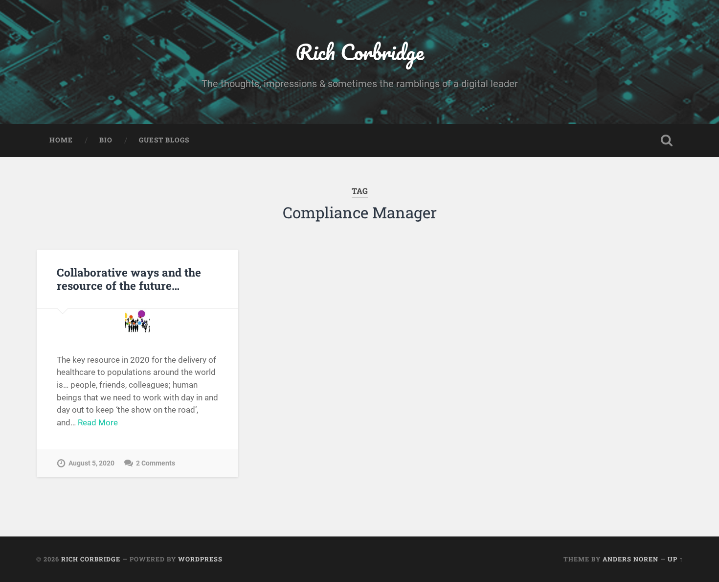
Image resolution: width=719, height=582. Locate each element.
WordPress (200, 559)
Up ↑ (675, 559)
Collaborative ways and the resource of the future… (129, 279)
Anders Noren (630, 559)
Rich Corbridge (359, 51)
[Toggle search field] (666, 140)
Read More (98, 422)
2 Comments (155, 463)
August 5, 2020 (91, 463)
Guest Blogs (164, 140)
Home (61, 140)
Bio (105, 140)
